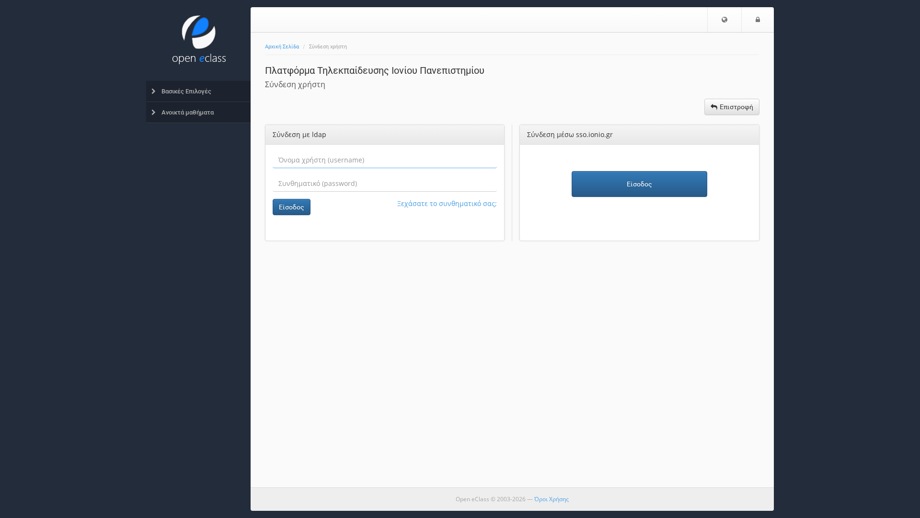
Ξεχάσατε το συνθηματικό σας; (447, 203)
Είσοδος (291, 207)
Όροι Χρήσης (551, 499)
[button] (724, 19)
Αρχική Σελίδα (282, 47)
